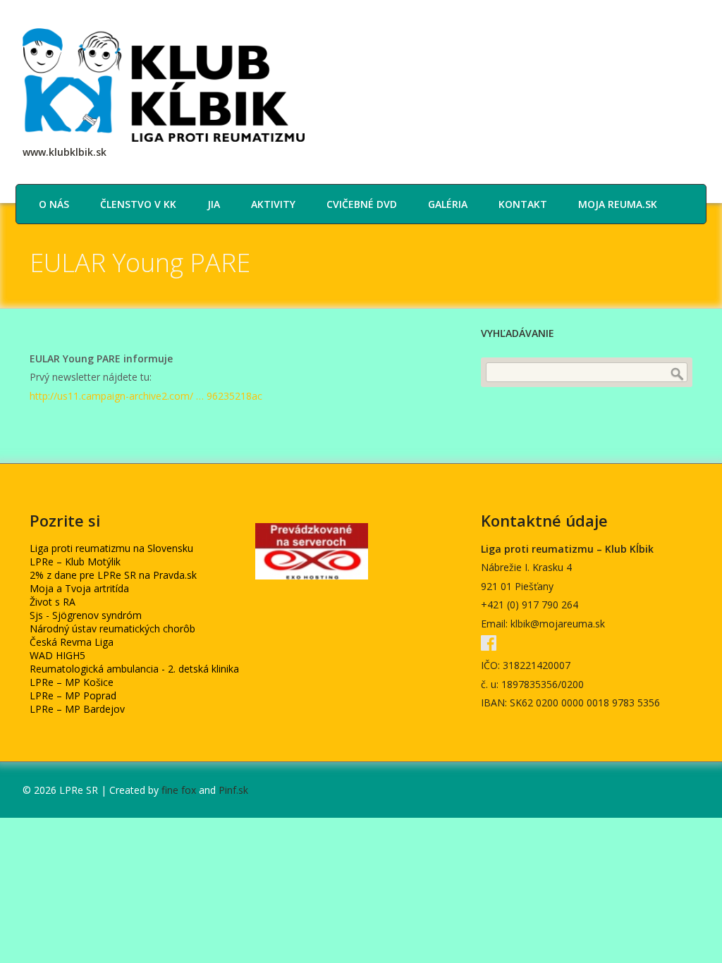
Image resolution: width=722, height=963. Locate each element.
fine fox (178, 790)
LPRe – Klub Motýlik (75, 561)
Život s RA (52, 601)
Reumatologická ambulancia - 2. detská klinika (134, 668)
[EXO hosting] (311, 575)
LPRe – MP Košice (72, 682)
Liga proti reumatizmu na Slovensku (111, 548)
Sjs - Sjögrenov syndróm (86, 615)
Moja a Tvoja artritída (79, 588)
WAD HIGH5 (57, 655)
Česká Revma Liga (72, 642)
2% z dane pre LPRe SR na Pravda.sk (113, 575)
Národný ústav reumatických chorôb (112, 628)
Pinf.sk (233, 790)
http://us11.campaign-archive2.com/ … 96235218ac (146, 396)
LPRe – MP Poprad (73, 695)
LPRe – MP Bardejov (77, 709)
